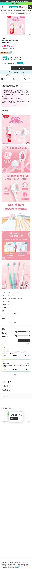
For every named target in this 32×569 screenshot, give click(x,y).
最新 (5, 344)
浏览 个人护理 (7, 382)
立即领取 (20, 63)
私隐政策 (17, 567)
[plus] (8, 68)
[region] (16, 563)
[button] (30, 7)
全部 (2, 344)
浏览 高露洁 (6, 390)
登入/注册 (13, 418)
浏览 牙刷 (5, 386)
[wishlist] (13, 42)
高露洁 (4, 38)
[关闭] (30, 560)
